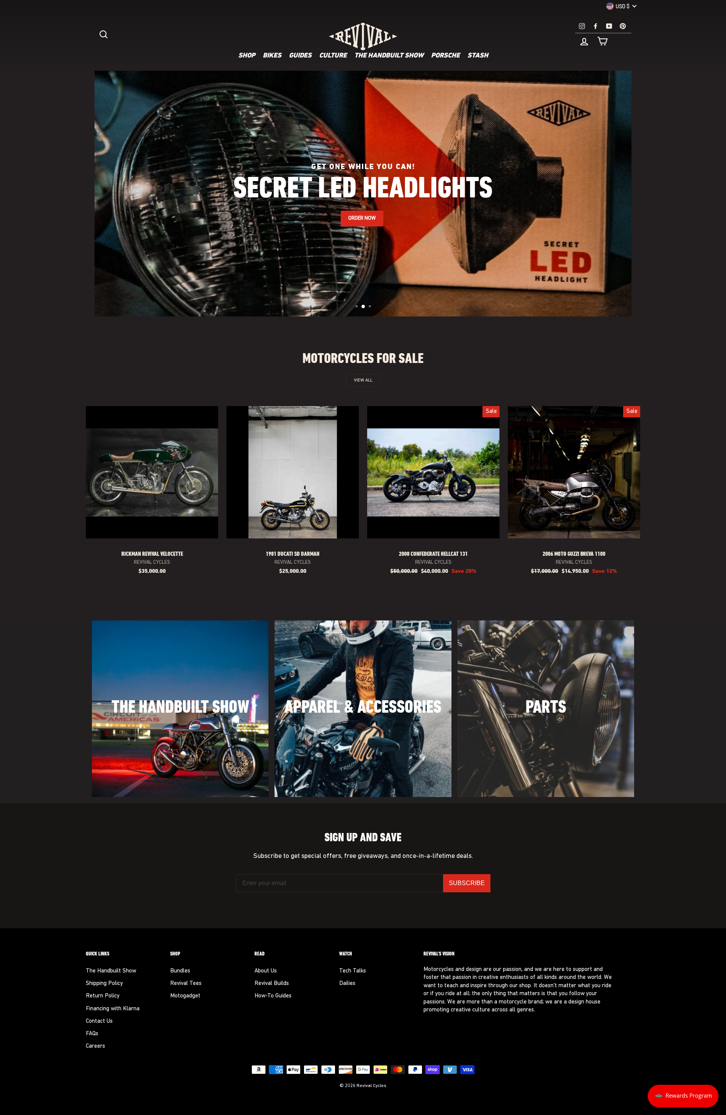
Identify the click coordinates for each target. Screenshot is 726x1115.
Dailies (347, 983)
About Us (265, 971)
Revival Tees (186, 983)
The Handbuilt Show (389, 56)
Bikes (272, 56)
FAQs (92, 1034)
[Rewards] (683, 1096)
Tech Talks (352, 971)
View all (363, 380)
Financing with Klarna (113, 1009)
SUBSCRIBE (467, 883)
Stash (477, 56)
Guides (300, 56)
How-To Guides (273, 996)
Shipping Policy (104, 983)
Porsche (445, 56)
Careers (95, 1046)
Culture (333, 56)
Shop (246, 56)
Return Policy (102, 996)
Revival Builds (271, 983)
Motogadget (185, 996)
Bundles (180, 971)
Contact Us (99, 1021)
